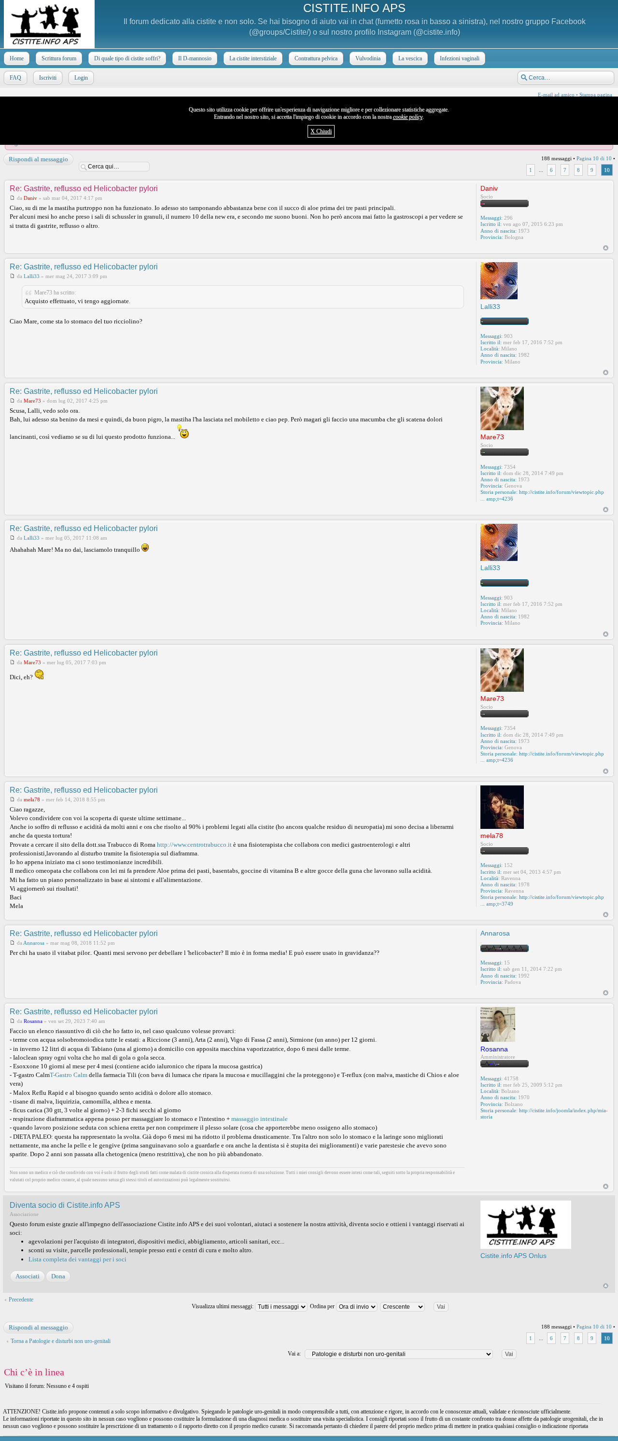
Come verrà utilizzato (423, 1434)
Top (605, 248)
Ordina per (323, 1306)
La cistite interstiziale (253, 58)
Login (81, 77)
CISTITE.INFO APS (354, 7)
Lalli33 (32, 276)
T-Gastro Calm (68, 1074)
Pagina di (594, 158)
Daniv (30, 198)
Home (17, 58)
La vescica (410, 58)
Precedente (21, 1299)
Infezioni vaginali (459, 58)
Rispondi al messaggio (38, 159)
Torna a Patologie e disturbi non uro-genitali (61, 1341)
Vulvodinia (367, 58)
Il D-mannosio (194, 58)
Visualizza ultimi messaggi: (223, 1306)
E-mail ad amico (556, 95)
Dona (58, 1276)
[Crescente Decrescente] (418, 1306)
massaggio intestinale (259, 1118)
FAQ (15, 77)
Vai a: (294, 1353)
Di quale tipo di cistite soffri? (127, 58)
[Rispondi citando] (450, 188)
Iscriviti (47, 77)
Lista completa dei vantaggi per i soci (77, 1259)
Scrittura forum (59, 58)
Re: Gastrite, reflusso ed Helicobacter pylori (84, 188)
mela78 (32, 799)
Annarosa (33, 943)
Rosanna (33, 1021)
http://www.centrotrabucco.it (194, 844)
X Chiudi (321, 131)
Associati (27, 1276)
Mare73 (32, 401)
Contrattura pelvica (316, 58)
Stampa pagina (595, 95)
